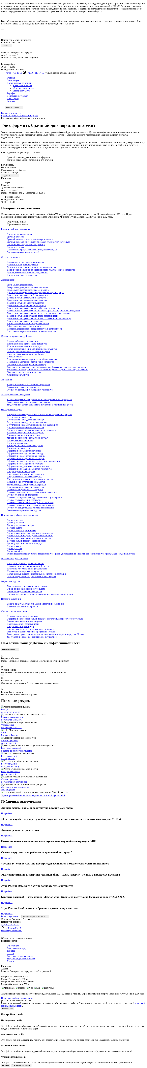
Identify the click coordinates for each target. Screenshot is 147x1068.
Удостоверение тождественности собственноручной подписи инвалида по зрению (47, 369)
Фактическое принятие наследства (24, 510)
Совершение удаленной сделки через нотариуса (30, 362)
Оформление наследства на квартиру (25, 453)
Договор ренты (14, 548)
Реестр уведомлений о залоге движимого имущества (16, 749)
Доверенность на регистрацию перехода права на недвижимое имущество (43, 310)
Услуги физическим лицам (20, 956)
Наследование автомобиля (20, 440)
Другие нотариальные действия (16, 336)
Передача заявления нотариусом (22, 606)
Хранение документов (18, 375)
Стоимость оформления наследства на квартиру (30, 502)
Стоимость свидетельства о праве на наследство (30, 507)
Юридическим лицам (23, 88)
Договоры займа (15, 551)
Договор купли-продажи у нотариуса (25, 543)
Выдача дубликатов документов (22, 341)
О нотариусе (13, 80)
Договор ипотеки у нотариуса (21, 530)
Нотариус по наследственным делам (25, 445)
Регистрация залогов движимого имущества (28, 402)
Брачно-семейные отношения (15, 229)
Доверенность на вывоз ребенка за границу (28, 295)
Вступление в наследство (19, 417)
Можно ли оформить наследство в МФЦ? (27, 438)
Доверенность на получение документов (27, 300)
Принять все (7, 1009)
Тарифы (11, 93)
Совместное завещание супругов (23, 387)
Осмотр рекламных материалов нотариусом (28, 351)
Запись (5, 45)
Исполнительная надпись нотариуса (24, 346)
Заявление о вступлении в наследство (25, 432)
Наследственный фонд (18, 443)
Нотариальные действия (19, 83)
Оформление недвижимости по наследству (28, 466)
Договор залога (14, 528)
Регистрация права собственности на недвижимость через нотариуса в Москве (45, 634)
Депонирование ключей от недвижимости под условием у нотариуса (41, 270)
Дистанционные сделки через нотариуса (27, 343)
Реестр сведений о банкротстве (9, 757)
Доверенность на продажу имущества (25, 303)
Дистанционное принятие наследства (25, 427)
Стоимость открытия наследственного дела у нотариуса (34, 497)
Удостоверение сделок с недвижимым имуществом (32, 637)
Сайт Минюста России (9, 733)
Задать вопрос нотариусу (34, 916)
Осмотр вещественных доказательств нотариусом (31, 576)
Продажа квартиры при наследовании (25, 474)
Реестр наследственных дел (11, 710)
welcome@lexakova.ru (11, 930)
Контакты (12, 101)
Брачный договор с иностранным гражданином (30, 239)
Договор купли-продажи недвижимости (26, 541)
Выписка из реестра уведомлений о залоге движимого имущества (39, 399)
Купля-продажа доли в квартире (22, 616)
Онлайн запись (13, 107)
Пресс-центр (13, 98)
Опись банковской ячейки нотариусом (26, 589)
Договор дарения (15, 522)
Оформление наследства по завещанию (26, 456)
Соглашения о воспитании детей (23, 252)
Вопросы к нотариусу (17, 96)
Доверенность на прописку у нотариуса (26, 305)
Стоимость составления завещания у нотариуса (30, 390)
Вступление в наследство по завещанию (27, 422)
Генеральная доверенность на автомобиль (27, 287)
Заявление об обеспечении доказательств (27, 568)
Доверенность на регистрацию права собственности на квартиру (39, 318)
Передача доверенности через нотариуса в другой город (34, 329)
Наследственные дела (11, 409)
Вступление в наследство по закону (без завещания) (32, 425)
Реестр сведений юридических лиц (10, 765)
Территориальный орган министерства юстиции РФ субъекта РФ (33, 795)
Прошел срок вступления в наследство (26, 482)
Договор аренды (15, 520)
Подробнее (6, 813)
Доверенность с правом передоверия (25, 321)
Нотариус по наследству (19, 448)
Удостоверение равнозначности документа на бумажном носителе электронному (46, 367)
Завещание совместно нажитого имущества (28, 384)
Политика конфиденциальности (17, 998)
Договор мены (14, 546)
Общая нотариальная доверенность (24, 326)
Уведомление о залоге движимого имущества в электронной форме (40, 404)
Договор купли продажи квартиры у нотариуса (30, 533)
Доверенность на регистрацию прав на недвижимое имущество (38, 313)
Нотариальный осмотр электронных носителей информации (36, 574)
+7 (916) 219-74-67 (35, 73)
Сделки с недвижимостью (14, 611)
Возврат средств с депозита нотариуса (25, 262)
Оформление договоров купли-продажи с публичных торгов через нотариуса (45, 618)
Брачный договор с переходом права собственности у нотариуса (38, 242)
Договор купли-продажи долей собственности (30, 535)
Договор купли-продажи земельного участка (29, 538)
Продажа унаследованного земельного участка (30, 479)
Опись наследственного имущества (24, 591)
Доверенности (8, 280)
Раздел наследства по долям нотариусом (26, 484)
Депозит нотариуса (10, 257)
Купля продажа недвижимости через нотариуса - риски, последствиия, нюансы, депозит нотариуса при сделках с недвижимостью (71, 553)
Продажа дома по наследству (21, 471)
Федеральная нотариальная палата (11, 726)
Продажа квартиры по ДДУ (20, 626)
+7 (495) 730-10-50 (13, 73)
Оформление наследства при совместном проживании (33, 461)
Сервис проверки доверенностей (9, 741)
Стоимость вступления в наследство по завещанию (32, 492)
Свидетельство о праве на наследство (25, 487)
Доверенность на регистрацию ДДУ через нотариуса (33, 308)
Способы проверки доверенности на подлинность (31, 331)
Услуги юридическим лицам (21, 958)
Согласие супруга (15, 247)
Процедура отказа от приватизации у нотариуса (30, 629)
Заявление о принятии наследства (23, 435)
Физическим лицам (22, 85)
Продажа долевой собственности (23, 624)
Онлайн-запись (9, 649)
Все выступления (10, 916)
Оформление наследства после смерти (26, 458)
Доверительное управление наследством (27, 586)
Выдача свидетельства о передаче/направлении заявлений (35, 604)
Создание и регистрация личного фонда (26, 364)
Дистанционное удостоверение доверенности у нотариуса (35, 292)
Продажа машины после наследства (24, 476)
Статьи (10, 953)
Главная (11, 78)
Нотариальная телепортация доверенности (28, 323)
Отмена (5, 1065)
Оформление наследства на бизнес (24, 450)
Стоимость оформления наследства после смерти (31, 505)
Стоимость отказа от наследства (22, 495)
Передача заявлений (11, 599)
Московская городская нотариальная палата (12, 718)
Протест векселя (15, 356)
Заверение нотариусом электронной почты (28, 566)
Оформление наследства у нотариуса (25, 463)
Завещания (6, 379)
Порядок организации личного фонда (25, 354)
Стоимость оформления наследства (24, 500)
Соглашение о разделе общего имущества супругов (32, 249)
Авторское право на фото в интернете (25, 563)
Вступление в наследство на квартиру (25, 419)
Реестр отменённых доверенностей (10, 772)
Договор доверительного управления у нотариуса (31, 430)
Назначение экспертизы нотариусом (24, 571)
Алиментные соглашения (19, 234)
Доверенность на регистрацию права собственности (32, 316)
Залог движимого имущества (15, 394)
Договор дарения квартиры (20, 525)
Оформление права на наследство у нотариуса (29, 469)
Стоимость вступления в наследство (25, 489)
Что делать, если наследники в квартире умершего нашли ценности (40, 594)
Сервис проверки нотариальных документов (14, 780)
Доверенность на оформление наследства (27, 297)
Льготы (10, 961)
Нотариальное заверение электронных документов (32, 349)
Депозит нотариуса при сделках (22, 264)
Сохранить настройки (21, 1065)
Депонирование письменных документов (27, 272)
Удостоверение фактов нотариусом (24, 372)
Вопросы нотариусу (17, 948)
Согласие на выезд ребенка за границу (26, 244)
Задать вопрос (9, 175)
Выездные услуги (21, 90)
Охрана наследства (10, 581)
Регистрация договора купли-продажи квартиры (31, 631)
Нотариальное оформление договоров (19, 515)
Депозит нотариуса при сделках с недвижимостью (31, 267)
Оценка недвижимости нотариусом (24, 621)
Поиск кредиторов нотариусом (22, 275)
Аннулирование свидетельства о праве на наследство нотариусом (39, 414)
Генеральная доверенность (20, 285)
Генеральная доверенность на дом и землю (28, 290)
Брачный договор (15, 236)
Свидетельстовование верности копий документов (32, 359)
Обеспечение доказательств (14, 558)
